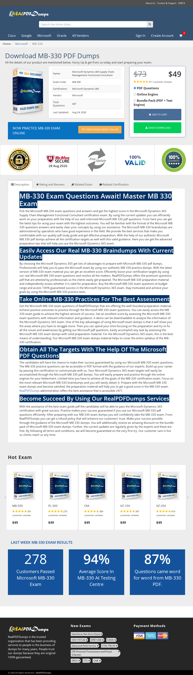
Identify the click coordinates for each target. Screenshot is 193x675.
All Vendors (80, 35)
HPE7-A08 (96, 639)
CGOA (110, 639)
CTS (85, 660)
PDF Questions (147, 88)
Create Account (162, 35)
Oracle (62, 35)
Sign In (140, 35)
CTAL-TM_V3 (108, 645)
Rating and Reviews (51, 184)
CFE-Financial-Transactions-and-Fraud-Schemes (92, 653)
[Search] (150, 24)
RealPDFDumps (29, 390)
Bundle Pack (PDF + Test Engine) (153, 103)
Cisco (12, 35)
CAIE (95, 660)
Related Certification (116, 184)
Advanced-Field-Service (84, 645)
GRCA (75, 660)
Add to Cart (159, 114)
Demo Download (159, 127)
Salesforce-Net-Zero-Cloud (86, 634)
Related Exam (83, 184)
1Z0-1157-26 (78, 639)
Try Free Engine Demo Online (99, 129)
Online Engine (147, 94)
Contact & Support (166, 3)
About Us (150, 3)
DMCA (181, 3)
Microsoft (44, 35)
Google (26, 35)
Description (21, 184)
